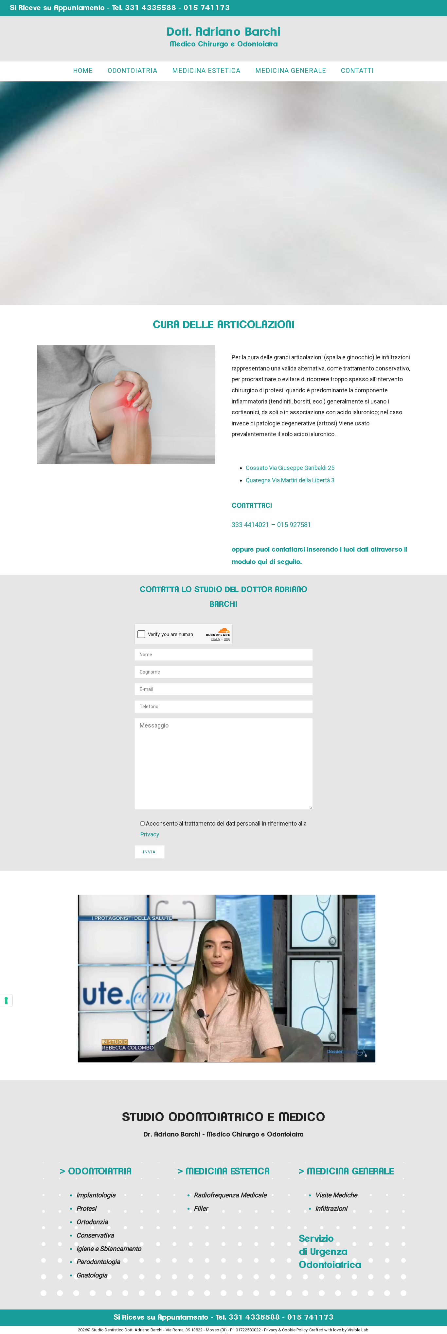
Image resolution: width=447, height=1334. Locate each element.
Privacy (149, 834)
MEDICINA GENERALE (290, 71)
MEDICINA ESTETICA (206, 71)
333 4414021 (250, 525)
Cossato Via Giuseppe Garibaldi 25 (290, 467)
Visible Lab (358, 1329)
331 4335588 (150, 8)
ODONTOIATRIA (132, 71)
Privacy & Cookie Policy (285, 1329)
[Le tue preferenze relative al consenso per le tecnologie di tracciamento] (6, 1000)
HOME (83, 71)
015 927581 (294, 525)
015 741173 (206, 8)
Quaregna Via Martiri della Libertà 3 (290, 480)
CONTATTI (357, 71)
